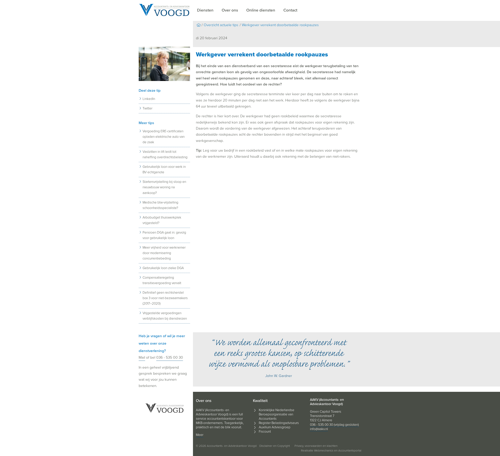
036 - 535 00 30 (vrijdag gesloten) (334, 425)
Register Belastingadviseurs (279, 423)
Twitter (147, 108)
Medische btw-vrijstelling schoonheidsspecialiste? (160, 205)
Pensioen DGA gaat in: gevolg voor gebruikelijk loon (164, 235)
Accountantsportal (349, 450)
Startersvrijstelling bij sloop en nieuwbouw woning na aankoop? (164, 187)
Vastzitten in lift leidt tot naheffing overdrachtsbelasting (165, 154)
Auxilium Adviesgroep (274, 427)
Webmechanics (323, 450)
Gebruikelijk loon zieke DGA (163, 268)
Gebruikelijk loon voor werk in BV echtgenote (164, 169)
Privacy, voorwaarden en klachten (316, 446)
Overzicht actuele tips (221, 25)
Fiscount (265, 431)
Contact (290, 10)
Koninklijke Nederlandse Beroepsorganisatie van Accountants (276, 414)
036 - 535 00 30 (169, 357)
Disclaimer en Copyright (274, 446)
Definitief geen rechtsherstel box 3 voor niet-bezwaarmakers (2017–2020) (165, 298)
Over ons (230, 10)
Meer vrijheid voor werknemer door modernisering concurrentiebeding (164, 252)
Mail (142, 357)
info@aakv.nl (319, 429)
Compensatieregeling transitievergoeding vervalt (162, 280)
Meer (199, 435)
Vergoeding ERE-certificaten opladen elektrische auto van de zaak (164, 136)
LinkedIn (149, 99)
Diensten (205, 10)
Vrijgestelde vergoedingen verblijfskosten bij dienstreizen (165, 316)
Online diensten (260, 10)
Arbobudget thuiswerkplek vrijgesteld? (162, 220)
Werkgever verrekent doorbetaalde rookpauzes (280, 25)
